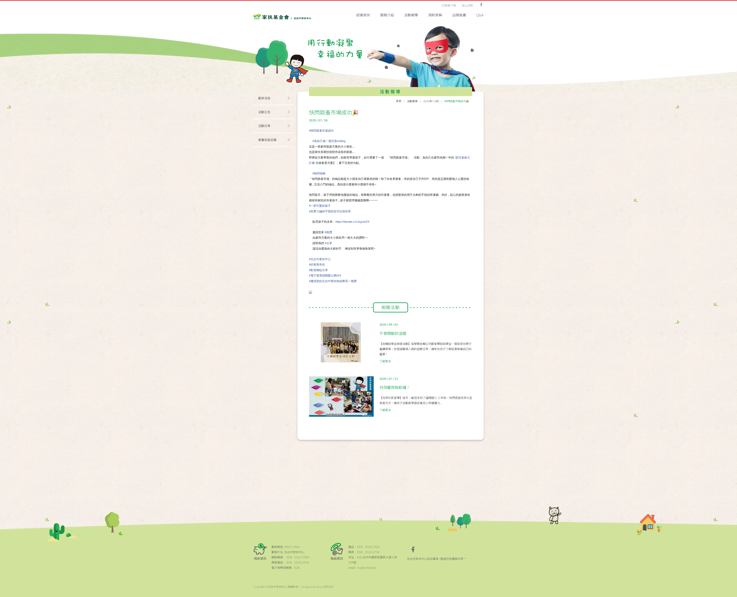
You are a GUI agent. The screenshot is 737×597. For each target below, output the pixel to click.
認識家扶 (363, 15)
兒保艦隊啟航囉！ (394, 387)
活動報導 (411, 15)
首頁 (398, 101)
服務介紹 (387, 15)
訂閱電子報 (449, 5)
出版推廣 (459, 15)
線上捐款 (467, 5)
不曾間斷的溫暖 (392, 333)
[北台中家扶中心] (282, 13)
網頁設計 (328, 586)
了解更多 (385, 361)
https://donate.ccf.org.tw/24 (352, 221)
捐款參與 (435, 15)
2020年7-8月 (431, 101)
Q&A (480, 15)
